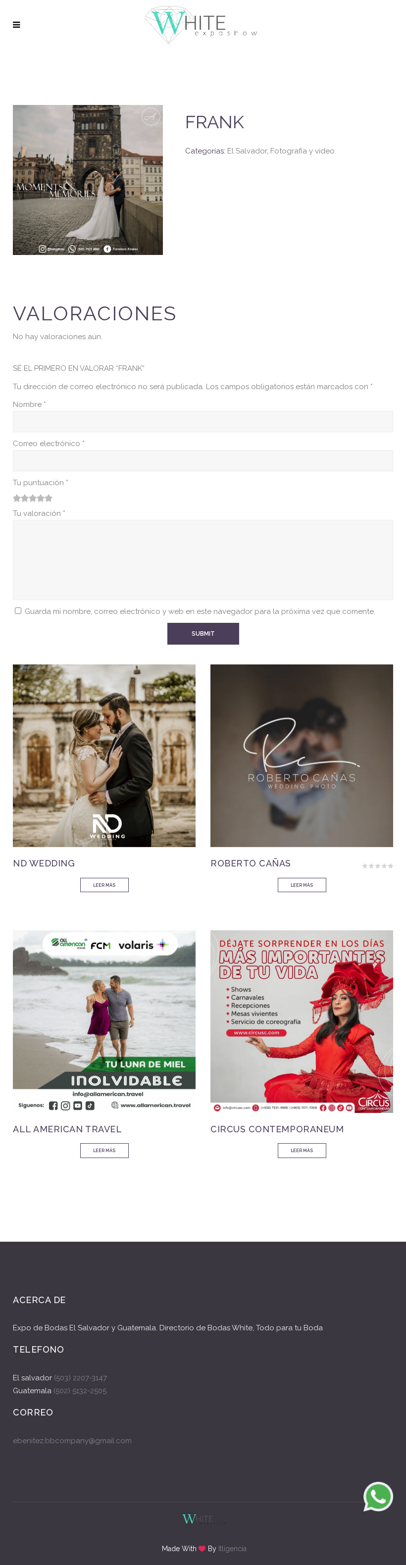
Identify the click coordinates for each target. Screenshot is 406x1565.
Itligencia (232, 1549)
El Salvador (247, 151)
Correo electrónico (49, 443)
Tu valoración (39, 513)
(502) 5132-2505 (78, 1390)
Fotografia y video (302, 151)
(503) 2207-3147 (80, 1377)
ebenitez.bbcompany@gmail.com (72, 1440)
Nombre (29, 404)
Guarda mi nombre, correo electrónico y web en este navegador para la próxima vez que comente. (200, 611)
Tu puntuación (40, 482)
